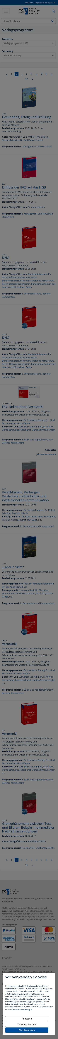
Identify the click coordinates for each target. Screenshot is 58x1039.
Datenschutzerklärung (21, 1010)
